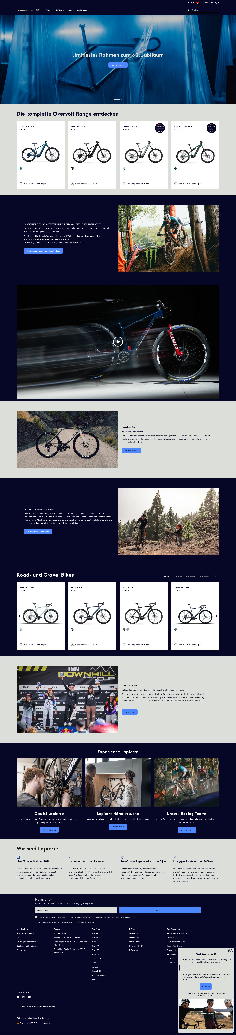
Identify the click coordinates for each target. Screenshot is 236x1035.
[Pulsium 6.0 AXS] (195, 612)
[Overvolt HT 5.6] (41, 151)
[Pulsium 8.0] (92, 612)
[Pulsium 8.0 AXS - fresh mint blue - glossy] (21, 629)
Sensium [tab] (178, 576)
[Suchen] (189, 10)
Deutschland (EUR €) (208, 2)
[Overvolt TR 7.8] (144, 151)
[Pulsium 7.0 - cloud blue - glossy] (127, 629)
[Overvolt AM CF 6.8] (195, 151)
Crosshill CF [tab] (205, 576)
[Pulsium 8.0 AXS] (41, 612)
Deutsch (188, 2)
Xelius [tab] (216, 576)
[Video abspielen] (118, 342)
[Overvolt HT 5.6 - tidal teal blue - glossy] (21, 168)
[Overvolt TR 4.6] (92, 151)
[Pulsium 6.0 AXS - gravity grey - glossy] (175, 629)
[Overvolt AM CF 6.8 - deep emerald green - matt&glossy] (175, 168)
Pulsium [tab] (167, 576)
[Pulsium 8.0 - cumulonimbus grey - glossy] (72, 629)
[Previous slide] (111, 99)
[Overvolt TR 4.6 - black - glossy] (72, 168)
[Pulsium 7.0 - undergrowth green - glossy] (124, 629)
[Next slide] (125, 99)
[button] (117, 99)
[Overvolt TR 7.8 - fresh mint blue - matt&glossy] (124, 168)
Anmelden (159, 910)
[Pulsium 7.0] (144, 612)
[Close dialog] (230, 951)
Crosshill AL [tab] (191, 576)
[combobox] (203, 10)
